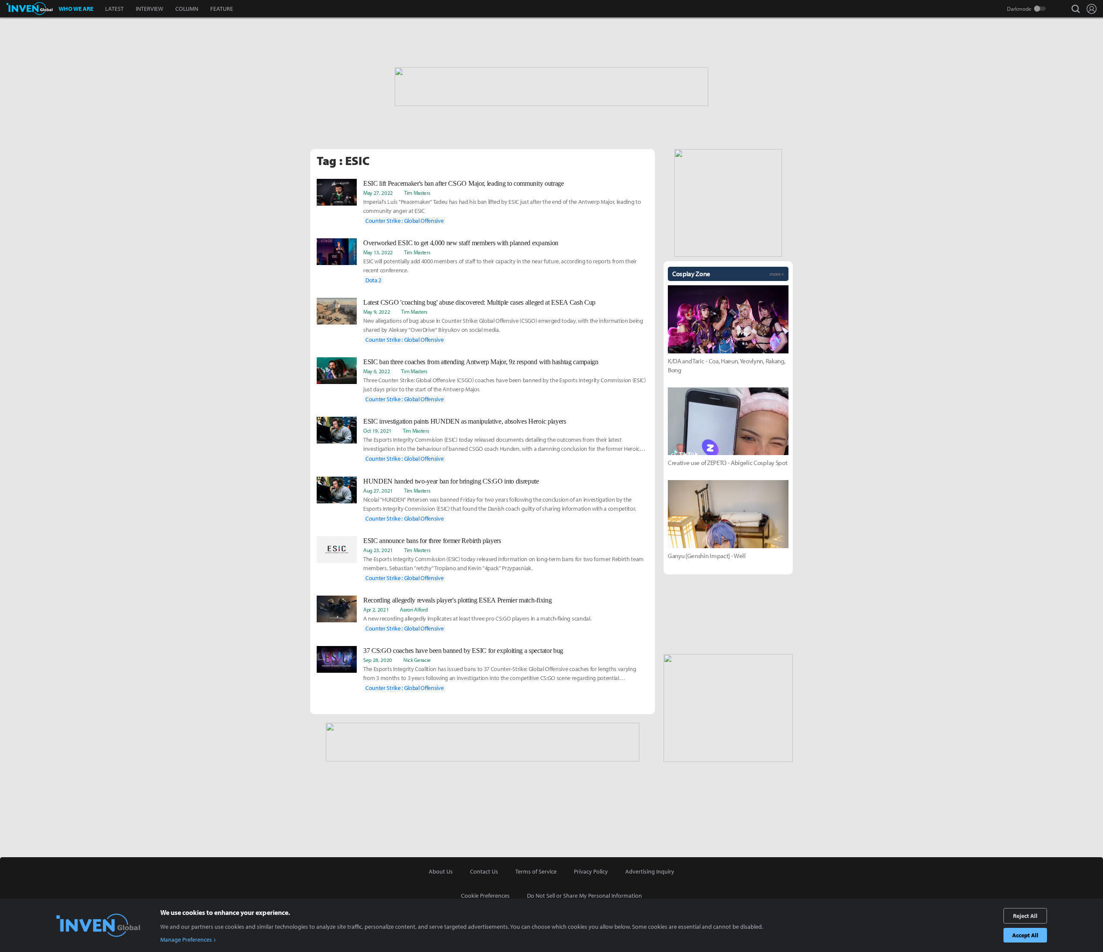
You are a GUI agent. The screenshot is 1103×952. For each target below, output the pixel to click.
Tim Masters (417, 192)
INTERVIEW (149, 8)
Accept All (1025, 935)
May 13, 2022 (378, 252)
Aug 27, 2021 (378, 490)
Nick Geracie (417, 659)
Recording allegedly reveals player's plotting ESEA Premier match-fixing (457, 600)
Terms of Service (536, 871)
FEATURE (221, 8)
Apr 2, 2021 (376, 609)
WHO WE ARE (76, 8)
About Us (441, 871)
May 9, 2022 (376, 311)
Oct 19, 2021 (377, 430)
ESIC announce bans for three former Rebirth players (432, 540)
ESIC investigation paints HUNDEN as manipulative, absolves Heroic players (464, 421)
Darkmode (1019, 8)
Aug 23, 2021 (378, 549)
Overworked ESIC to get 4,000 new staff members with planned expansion (460, 243)
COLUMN (186, 8)
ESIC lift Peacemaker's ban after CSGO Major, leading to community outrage (463, 183)
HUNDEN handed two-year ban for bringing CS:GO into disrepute (451, 481)
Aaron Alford (413, 609)
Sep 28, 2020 (377, 659)
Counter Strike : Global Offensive (404, 221)
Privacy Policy (591, 871)
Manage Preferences (186, 939)
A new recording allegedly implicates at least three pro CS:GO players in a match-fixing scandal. (477, 618)
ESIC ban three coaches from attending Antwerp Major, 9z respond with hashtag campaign (480, 361)
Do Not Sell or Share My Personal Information (584, 895)
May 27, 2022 (378, 192)
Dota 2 (373, 280)
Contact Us (484, 871)
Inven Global (29, 8)
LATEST (114, 8)
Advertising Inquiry (649, 871)
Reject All (1025, 916)
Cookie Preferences (485, 895)
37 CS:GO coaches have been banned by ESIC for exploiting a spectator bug (463, 650)
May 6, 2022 (376, 371)
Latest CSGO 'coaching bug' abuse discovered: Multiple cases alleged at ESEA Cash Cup (479, 302)
